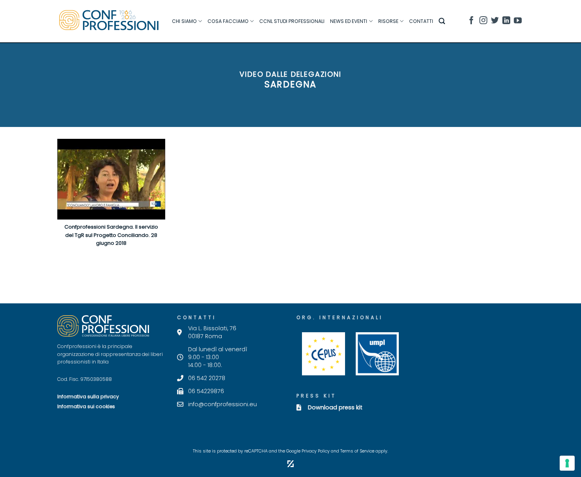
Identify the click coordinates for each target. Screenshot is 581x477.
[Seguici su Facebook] (471, 21)
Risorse (388, 21)
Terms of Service (357, 451)
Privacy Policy (316, 451)
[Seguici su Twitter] (495, 21)
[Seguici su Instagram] (483, 21)
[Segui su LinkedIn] (506, 21)
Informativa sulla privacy (88, 396)
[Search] (442, 21)
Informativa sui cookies (86, 406)
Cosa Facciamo (228, 21)
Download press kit (335, 407)
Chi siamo (184, 21)
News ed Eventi (348, 21)
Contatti (421, 21)
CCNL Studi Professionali (291, 21)
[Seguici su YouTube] (518, 21)
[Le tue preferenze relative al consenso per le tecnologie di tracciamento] (567, 463)
